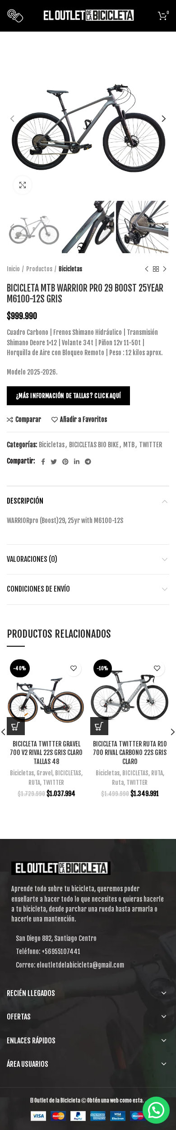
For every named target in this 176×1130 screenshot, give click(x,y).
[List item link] (88, 952)
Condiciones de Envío (38, 588)
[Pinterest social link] (65, 462)
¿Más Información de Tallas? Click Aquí (68, 395)
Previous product (146, 268)
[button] (156, 1110)
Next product (164, 268)
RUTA (34, 782)
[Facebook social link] (43, 462)
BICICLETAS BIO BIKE (94, 445)
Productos (39, 269)
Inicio (13, 269)
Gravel (44, 773)
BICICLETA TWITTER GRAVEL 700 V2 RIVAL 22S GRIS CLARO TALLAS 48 (46, 752)
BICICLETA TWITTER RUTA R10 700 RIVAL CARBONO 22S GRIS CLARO (130, 752)
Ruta (118, 782)
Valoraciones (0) (32, 559)
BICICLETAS (68, 773)
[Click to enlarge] (23, 185)
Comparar (28, 420)
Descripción (25, 500)
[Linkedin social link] (76, 462)
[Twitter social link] (54, 462)
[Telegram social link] (88, 462)
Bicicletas (70, 269)
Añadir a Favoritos (83, 420)
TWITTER (150, 445)
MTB (128, 445)
